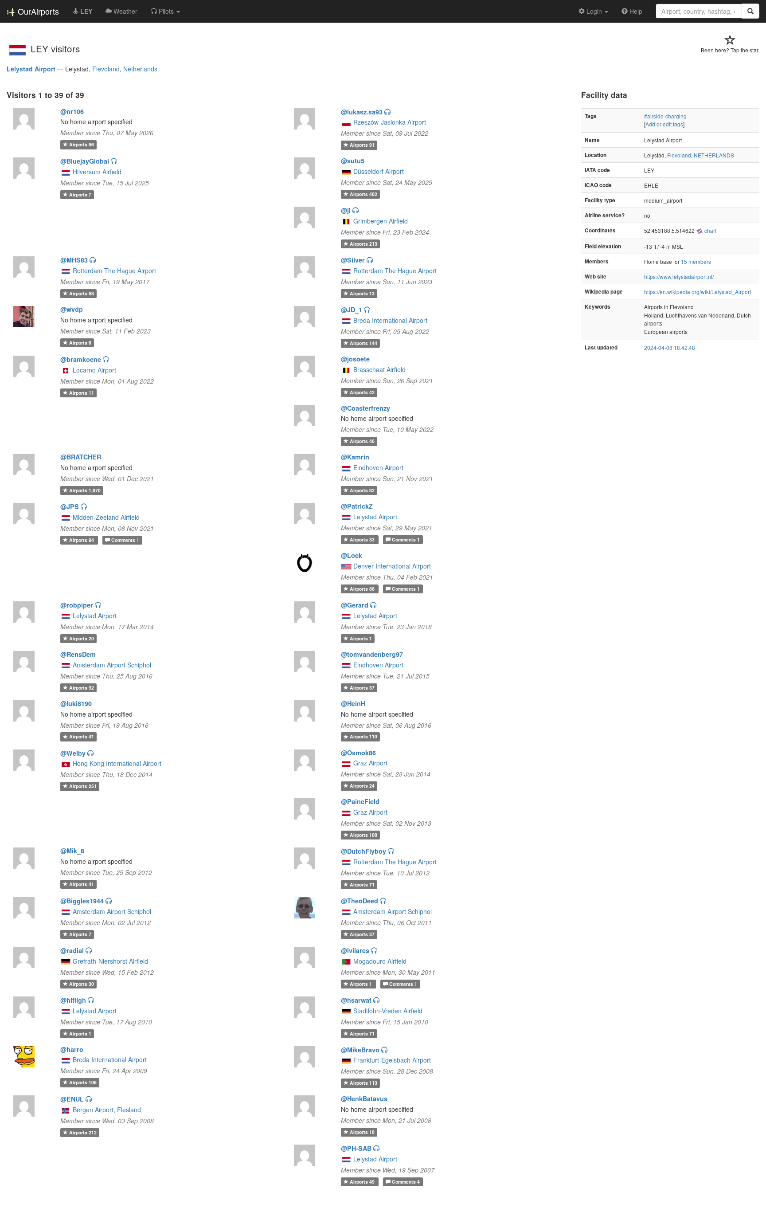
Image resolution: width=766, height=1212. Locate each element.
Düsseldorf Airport (378, 171)
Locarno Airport (94, 369)
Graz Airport (370, 762)
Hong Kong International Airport (117, 763)
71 (362, 884)
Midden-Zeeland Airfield (106, 517)
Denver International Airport (392, 565)
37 (362, 687)
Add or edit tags (664, 124)
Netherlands (140, 68)
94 (82, 540)
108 (363, 835)
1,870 (85, 490)
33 (363, 539)
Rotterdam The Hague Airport (114, 270)
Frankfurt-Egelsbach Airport (392, 1059)
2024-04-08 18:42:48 (669, 347)
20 (81, 638)
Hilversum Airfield (97, 171)
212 (83, 1132)
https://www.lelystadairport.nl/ (679, 276)
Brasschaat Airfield (379, 369)
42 (362, 392)
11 (81, 392)
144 (363, 343)
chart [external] (709, 230)
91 (362, 144)
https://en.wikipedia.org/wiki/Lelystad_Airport (697, 291)
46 (362, 441)
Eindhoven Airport (378, 467)
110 (363, 736)
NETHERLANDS (714, 155)
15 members (696, 261)
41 (81, 736)
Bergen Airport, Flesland (107, 1109)
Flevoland (106, 68)
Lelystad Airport (31, 68)
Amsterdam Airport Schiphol (112, 664)
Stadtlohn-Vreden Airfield (387, 1010)
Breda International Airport (390, 320)
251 (83, 786)
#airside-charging (665, 116)
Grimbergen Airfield (380, 220)
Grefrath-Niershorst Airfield (110, 961)
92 (81, 687)
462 (363, 194)
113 (363, 1082)
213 (363, 243)
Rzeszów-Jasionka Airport (389, 122)
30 (81, 984)
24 (362, 785)
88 (81, 293)
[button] (165, 11)
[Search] (750, 11)
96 (81, 144)
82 (362, 490)
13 (362, 293)
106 (83, 1082)
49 (363, 1181)
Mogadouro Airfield (379, 961)
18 (362, 1132)
